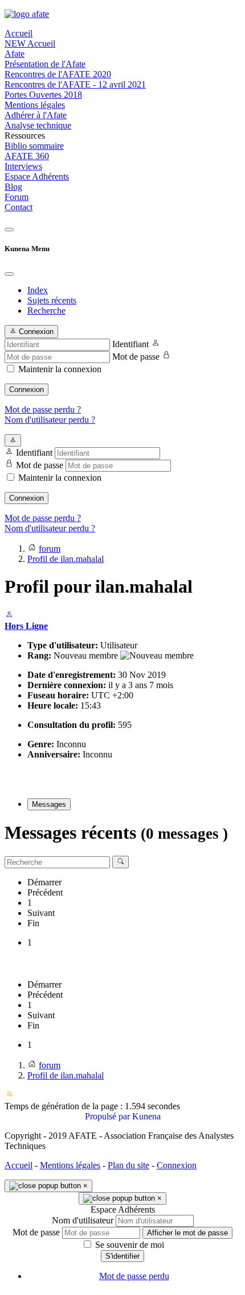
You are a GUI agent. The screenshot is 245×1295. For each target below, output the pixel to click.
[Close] (9, 274)
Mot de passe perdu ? (43, 409)
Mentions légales (70, 1165)
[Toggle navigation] (9, 229)
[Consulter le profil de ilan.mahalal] (9, 616)
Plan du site (128, 1165)
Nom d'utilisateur (82, 1220)
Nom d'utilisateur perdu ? (50, 419)
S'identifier (122, 1256)
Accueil (18, 1165)
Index (37, 290)
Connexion (26, 389)
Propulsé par (108, 1116)
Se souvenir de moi (128, 1245)
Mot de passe (136, 356)
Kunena (146, 1116)
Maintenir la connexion (59, 369)
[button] (122, 136)
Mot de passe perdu (134, 1276)
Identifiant (130, 344)
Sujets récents (51, 300)
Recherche (46, 310)
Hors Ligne (26, 626)
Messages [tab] (49, 804)
